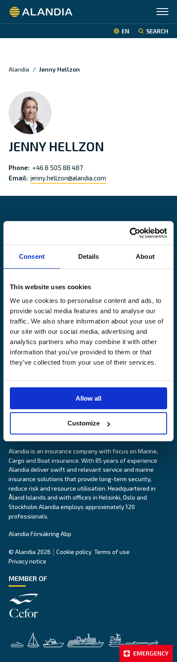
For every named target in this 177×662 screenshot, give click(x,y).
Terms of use (112, 551)
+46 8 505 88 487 (57, 167)
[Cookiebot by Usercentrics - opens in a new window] (129, 233)
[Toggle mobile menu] (162, 13)
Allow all (88, 398)
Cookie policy (74, 551)
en (125, 31)
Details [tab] (88, 256)
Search (157, 31)
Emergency (150, 653)
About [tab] (145, 256)
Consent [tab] (32, 256)
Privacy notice (27, 561)
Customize (83, 423)
